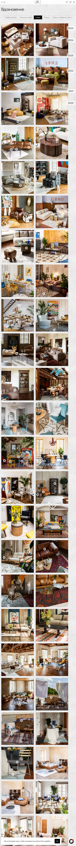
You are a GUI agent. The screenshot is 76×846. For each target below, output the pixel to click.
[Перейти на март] (74, 33)
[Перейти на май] (74, 48)
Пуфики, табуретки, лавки (62, 17)
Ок (57, 841)
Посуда (46, 17)
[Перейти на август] (74, 60)
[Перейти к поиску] (4, 2)
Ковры (38, 17)
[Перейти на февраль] (74, 50)
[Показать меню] (2, 2)
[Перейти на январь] (74, 36)
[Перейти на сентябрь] (74, 94)
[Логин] (74, 2)
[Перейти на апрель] (74, 31)
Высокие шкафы (26, 17)
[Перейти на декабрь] (74, 43)
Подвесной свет (11, 17)
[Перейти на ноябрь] (74, 45)
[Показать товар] (13, 31)
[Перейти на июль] (74, 62)
